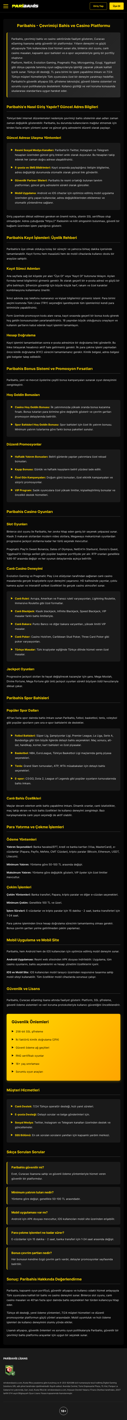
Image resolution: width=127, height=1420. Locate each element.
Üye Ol (116, 6)
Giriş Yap (98, 6)
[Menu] (5, 6)
